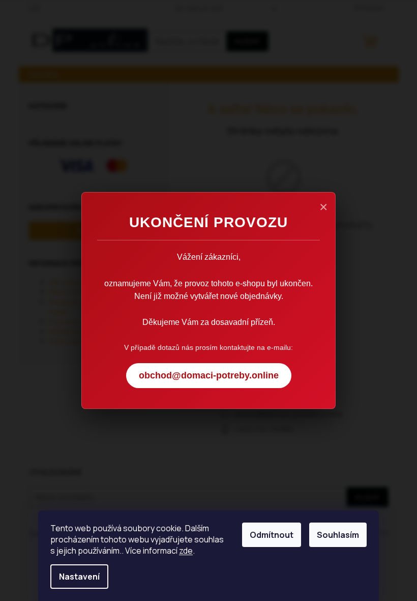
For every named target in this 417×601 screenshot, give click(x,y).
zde (186, 550)
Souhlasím (338, 534)
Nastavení (79, 576)
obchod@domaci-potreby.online (209, 375)
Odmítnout (271, 534)
